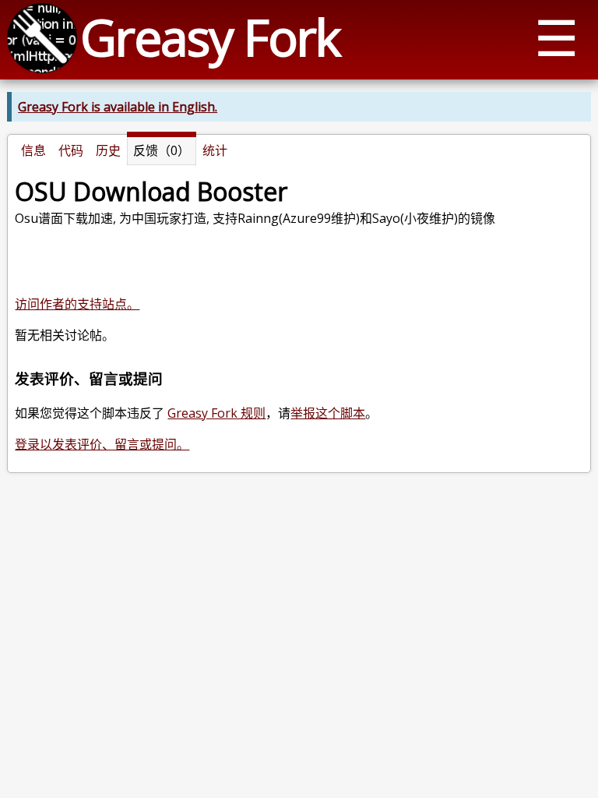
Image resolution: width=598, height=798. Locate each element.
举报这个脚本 (327, 413)
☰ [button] (556, 37)
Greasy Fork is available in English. (117, 106)
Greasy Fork (209, 37)
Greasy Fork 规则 (216, 413)
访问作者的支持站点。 (77, 303)
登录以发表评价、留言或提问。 (102, 444)
